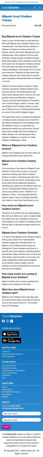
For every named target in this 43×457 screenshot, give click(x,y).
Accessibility (6, 394)
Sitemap (5, 397)
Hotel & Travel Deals (9, 373)
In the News (6, 375)
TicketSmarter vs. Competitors (13, 370)
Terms (4, 387)
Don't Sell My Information (11, 392)
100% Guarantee (8, 356)
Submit (6, 427)
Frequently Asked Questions (12, 354)
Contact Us (6, 352)
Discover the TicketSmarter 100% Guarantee (21, 2)
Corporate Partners (9, 366)
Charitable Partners (9, 368)
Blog (3, 378)
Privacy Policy (7, 389)
